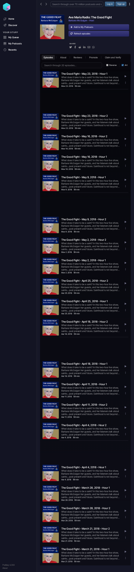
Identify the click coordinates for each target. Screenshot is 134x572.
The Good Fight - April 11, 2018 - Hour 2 (84, 404)
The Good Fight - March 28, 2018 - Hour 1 (85, 487)
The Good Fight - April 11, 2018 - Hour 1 (84, 384)
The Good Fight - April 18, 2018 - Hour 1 (84, 363)
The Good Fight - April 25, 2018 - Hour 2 (84, 280)
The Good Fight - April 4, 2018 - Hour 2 (84, 425)
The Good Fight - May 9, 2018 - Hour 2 (83, 219)
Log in (110, 4)
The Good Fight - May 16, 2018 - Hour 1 (84, 156)
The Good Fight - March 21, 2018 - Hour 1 (85, 549)
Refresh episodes (82, 33)
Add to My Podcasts (83, 27)
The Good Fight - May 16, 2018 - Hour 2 (84, 136)
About (5, 568)
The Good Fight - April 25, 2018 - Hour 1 (84, 301)
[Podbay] (6, 10)
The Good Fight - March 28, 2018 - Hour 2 (85, 508)
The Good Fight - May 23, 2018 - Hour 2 (84, 115)
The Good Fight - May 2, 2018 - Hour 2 (83, 239)
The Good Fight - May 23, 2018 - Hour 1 (84, 73)
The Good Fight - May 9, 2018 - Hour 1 (83, 177)
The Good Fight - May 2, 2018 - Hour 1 (83, 260)
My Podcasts (15, 43)
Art (126, 65)
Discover (12, 25)
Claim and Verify (113, 57)
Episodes (48, 57)
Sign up (121, 4)
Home (11, 18)
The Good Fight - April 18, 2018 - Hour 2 (84, 321)
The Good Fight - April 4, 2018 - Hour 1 (83, 467)
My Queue (13, 37)
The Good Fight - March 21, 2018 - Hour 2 (85, 528)
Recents (12, 49)
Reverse (113, 65)
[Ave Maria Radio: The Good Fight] (52, 33)
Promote (93, 57)
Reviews (78, 57)
